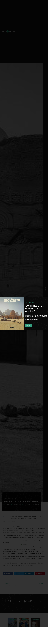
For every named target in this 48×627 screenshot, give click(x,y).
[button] (45, 299)
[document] (24, 313)
